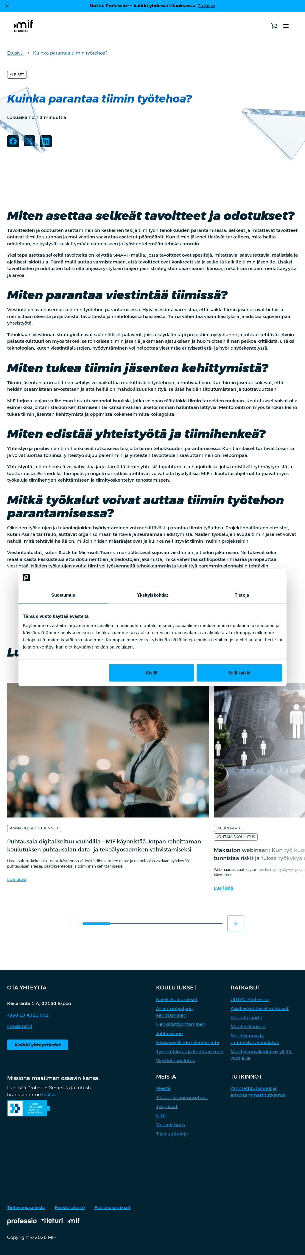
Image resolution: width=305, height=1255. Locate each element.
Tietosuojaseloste (26, 1207)
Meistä (163, 1088)
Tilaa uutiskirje (172, 1133)
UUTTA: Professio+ (250, 999)
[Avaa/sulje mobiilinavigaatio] (286, 26)
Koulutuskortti (246, 1017)
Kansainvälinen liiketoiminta (187, 1042)
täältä (48, 1094)
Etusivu (15, 52)
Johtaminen (169, 1033)
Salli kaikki (239, 672)
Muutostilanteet (248, 1026)
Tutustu (206, 5)
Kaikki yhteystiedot (38, 1044)
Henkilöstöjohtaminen (181, 1024)
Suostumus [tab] (63, 594)
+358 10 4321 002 (28, 1014)
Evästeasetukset (112, 1207)
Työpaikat (167, 1106)
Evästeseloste (70, 1207)
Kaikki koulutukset (176, 999)
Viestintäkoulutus (175, 1060)
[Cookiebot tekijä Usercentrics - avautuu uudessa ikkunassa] (256, 577)
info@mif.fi (19, 1026)
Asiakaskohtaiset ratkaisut (260, 1008)
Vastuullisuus (170, 1124)
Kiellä (151, 672)
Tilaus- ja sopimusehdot (182, 1097)
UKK (161, 1115)
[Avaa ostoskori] (274, 26)
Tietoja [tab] (242, 594)
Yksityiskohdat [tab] (152, 594)
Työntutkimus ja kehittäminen (189, 1051)
